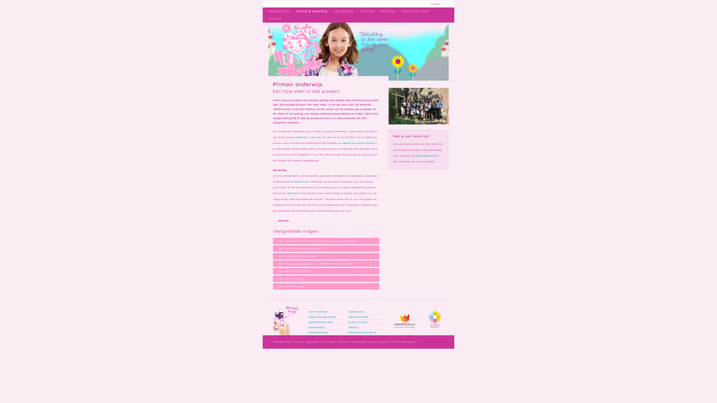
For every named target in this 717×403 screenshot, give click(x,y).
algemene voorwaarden (321, 341)
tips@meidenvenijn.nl (427, 155)
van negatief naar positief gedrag (355, 142)
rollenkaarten (293, 193)
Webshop (353, 327)
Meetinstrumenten (358, 316)
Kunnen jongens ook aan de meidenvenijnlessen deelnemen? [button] (317, 241)
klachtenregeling (379, 341)
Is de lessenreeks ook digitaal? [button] (297, 256)
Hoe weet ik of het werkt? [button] (294, 271)
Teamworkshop (316, 327)
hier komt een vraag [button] (291, 278)
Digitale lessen (356, 311)
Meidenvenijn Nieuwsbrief (362, 332)
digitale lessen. (302, 181)
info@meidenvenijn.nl (404, 341)
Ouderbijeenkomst (318, 332)
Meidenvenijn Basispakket (322, 316)
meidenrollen (301, 137)
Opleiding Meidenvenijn (320, 322)
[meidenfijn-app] (284, 306)
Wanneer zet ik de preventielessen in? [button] (302, 248)
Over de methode (317, 311)
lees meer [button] (283, 220)
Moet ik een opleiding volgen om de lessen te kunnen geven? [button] (316, 263)
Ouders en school (357, 322)
